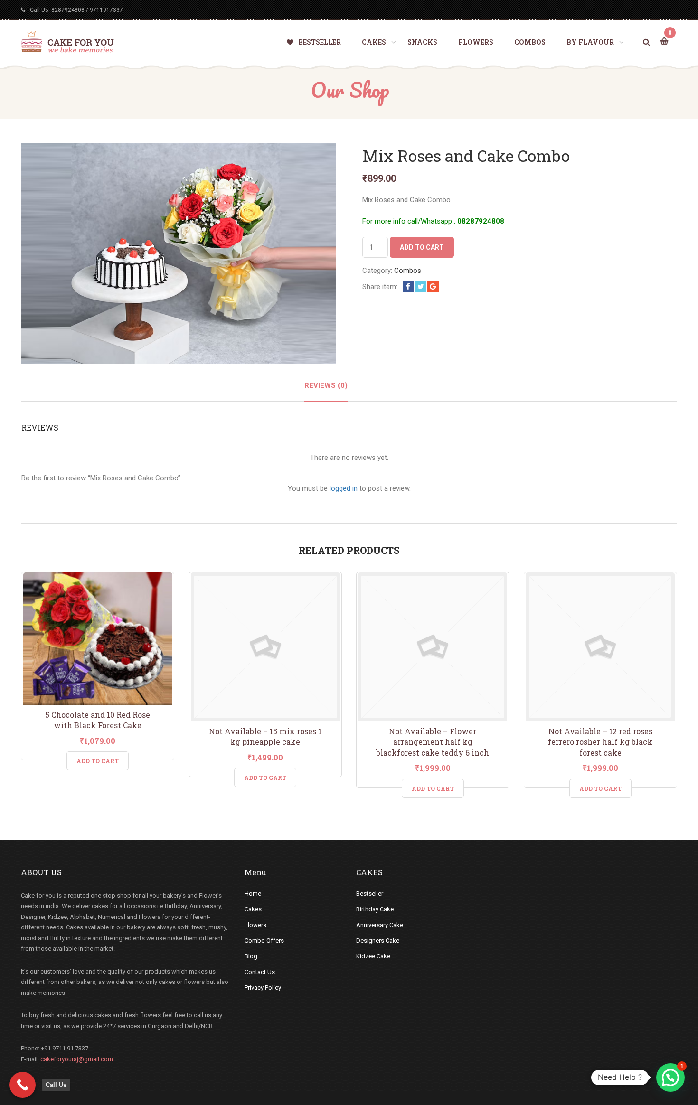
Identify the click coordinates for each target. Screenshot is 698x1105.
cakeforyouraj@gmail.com (76, 1059)
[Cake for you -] (67, 41)
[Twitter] (420, 286)
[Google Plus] (433, 286)
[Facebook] (408, 286)
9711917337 (106, 10)
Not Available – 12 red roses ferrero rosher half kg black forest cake (600, 742)
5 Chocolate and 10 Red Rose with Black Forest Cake (97, 720)
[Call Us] (22, 1085)
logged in (344, 488)
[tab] (326, 391)
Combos (407, 270)
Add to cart (422, 247)
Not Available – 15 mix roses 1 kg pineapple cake (265, 736)
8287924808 (68, 10)
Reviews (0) (326, 385)
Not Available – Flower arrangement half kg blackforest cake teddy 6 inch (432, 742)
